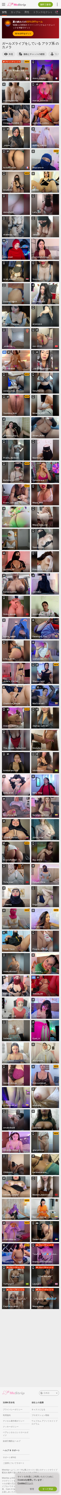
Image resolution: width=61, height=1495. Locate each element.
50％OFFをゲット (23, 33)
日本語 (46, 1393)
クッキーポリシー (11, 1426)
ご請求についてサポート (13, 1463)
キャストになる (38, 1409)
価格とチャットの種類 (34, 54)
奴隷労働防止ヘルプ (11, 1441)
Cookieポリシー (25, 1483)
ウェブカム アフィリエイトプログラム (44, 1422)
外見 (11, 54)
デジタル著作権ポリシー (13, 1421)
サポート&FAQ (9, 1457)
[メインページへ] (19, 4)
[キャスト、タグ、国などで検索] (56, 12)
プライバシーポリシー (12, 1409)
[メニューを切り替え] (3, 4)
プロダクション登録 (40, 1415)
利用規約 (7, 1415)
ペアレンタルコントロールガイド (15, 1433)
